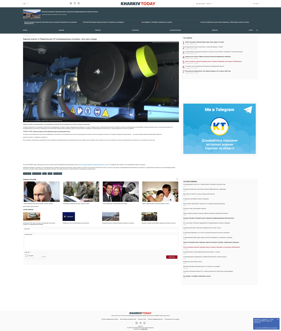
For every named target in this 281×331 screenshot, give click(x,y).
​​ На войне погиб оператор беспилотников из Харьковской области (204, 66)
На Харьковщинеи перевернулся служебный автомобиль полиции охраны (204, 256)
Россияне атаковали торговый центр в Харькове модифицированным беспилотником (70, 12)
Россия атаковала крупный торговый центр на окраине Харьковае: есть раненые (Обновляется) (50, 22)
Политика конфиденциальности (155, 319)
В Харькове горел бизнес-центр (192, 261)
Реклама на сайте (142, 319)
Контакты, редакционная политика (110, 319)
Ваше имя (27, 229)
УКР (139, 326)
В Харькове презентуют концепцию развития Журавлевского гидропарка (204, 189)
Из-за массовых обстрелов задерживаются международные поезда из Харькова (206, 223)
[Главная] (138, 3)
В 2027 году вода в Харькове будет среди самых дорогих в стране (204, 42)
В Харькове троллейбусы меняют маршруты (196, 199)
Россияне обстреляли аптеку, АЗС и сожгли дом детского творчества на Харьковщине (208, 271)
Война (25, 30)
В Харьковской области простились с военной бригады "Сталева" (204, 47)
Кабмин (44, 173)
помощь (50, 173)
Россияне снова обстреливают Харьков (194, 208)
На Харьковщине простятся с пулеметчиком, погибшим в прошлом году (204, 184)
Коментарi (172, 257)
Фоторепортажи (175, 30)
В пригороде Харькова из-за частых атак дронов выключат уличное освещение (206, 232)
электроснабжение (37, 173)
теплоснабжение (27, 173)
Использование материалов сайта (128, 319)
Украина (98, 30)
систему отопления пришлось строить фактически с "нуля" (92, 164)
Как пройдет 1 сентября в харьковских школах (157, 22)
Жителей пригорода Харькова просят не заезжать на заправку (103, 22)
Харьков (61, 30)
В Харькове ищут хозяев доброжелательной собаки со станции (201, 252)
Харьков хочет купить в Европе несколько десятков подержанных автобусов (208, 56)
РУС (142, 326)
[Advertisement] (101, 152)
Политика (135, 30)
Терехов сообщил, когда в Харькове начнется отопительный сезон (51, 131)
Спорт (251, 30)
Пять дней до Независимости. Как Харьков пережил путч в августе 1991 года (208, 71)
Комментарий (28, 234)
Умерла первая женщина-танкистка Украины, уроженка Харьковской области (205, 213)
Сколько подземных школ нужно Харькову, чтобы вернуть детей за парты (224, 22)
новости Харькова (57, 173)
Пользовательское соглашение (172, 319)
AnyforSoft (144, 329)
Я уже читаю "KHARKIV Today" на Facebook (266, 328)
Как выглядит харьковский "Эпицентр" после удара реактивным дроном (204, 203)
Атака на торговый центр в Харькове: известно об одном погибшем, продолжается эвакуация (211, 242)
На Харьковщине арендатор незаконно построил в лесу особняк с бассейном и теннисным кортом (214, 51)
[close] (278, 319)
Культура (215, 30)
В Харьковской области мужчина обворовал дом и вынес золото (202, 227)
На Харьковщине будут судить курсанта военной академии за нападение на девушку (207, 237)
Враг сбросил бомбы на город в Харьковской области (199, 194)
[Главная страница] (140, 313)
